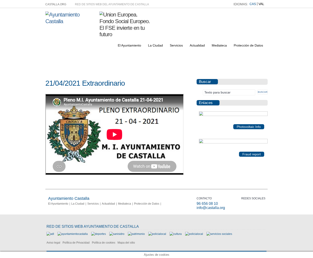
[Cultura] (176, 234)
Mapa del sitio (126, 242)
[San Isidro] (116, 234)
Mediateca (219, 45)
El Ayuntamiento (129, 45)
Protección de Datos (248, 45)
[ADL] (50, 234)
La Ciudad (155, 45)
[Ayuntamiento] (73, 234)
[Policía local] (157, 234)
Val (261, 3)
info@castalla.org (211, 208)
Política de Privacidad (76, 242)
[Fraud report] (233, 142)
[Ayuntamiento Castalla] (70, 21)
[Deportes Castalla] (98, 234)
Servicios (176, 45)
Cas (253, 3)
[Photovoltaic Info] (233, 115)
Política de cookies (103, 242)
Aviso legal (53, 242)
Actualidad (197, 45)
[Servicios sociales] (219, 234)
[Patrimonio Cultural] (136, 234)
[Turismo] (194, 234)
